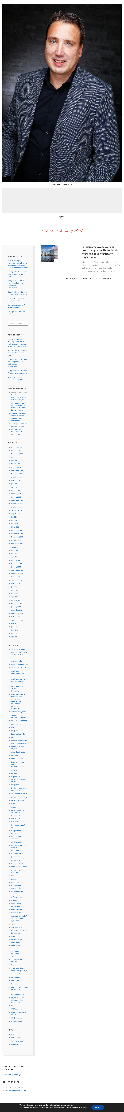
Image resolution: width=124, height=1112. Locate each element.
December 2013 (17, 570)
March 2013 (15, 600)
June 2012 (14, 630)
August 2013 (15, 583)
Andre (13, 658)
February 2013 (16, 603)
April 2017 (14, 460)
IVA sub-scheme (17, 853)
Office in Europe (17, 897)
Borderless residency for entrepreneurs (17, 306)
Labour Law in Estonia (19, 863)
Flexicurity (15, 822)
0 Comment (107, 279)
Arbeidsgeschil (16, 661)
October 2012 (16, 617)
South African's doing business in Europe (19, 932)
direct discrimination (18, 752)
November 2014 (17, 537)
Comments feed (17, 1041)
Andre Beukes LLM (91, 279)
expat (13, 807)
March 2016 (15, 490)
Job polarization (17, 857)
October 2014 (16, 540)
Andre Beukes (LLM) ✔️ (11, 1074)
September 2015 (17, 510)
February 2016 (16, 494)
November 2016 (17, 474)
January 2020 (16, 450)
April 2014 (14, 557)
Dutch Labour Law (17, 759)
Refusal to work (17, 909)
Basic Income (16, 724)
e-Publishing (15, 770)
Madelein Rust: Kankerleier (19, 425)
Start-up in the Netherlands (16, 419)
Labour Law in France (19, 867)
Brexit (13, 727)
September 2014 (17, 543)
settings (84, 1107)
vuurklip (14, 424)
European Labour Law (19, 797)
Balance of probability (19, 721)
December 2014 (17, 534)
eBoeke (14, 773)
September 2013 (17, 580)
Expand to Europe (17, 800)
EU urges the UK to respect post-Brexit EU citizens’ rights (17, 274)
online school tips (17, 403)
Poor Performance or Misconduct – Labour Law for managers (19, 397)
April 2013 (14, 597)
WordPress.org (16, 1044)
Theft (13, 965)
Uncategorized (16, 980)
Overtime (14, 900)
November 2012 (17, 613)
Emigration (15, 785)
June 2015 (14, 520)
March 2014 (15, 560)
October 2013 (16, 577)
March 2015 (15, 527)
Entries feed (15, 1038)
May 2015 (14, 524)
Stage (13, 936)
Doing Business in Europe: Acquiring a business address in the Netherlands (17, 284)
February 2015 (16, 530)
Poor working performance (16, 905)
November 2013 (17, 573)
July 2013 (14, 587)
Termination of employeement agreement (16, 953)
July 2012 (14, 627)
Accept (97, 1107)
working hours (16, 1021)
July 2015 (14, 517)
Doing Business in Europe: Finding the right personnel (17, 293)
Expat (13, 804)
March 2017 (15, 464)
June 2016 (14, 484)
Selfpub (14, 924)
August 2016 (15, 480)
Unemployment (17, 984)
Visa (12, 1006)
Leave (13, 876)
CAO (12, 737)
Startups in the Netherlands (16, 941)
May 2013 (14, 593)
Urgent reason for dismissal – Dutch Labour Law (17, 999)
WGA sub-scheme (17, 1009)
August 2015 (15, 514)
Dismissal (14, 755)
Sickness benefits (17, 927)
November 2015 (17, 504)
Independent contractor (16, 837)
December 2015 (17, 500)
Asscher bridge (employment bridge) (18, 716)
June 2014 (14, 550)
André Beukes (16, 429)
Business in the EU (18, 734)
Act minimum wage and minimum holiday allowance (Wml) (19, 652)
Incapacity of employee (16, 832)
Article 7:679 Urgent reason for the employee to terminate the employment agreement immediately (18, 701)
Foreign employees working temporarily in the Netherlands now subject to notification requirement (17, 264)
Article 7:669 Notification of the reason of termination (19, 673)
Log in (13, 1034)
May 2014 (14, 553)
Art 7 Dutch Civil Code (19, 668)
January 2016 (16, 497)
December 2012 (17, 610)
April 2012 (14, 637)
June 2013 (14, 590)
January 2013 (16, 607)
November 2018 (17, 454)
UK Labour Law (16, 977)
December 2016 (17, 470)
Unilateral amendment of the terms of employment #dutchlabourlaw (19, 990)
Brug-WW (14, 731)
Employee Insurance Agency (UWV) (18, 789)
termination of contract (16, 946)
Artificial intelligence (18, 712)
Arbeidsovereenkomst (19, 664)
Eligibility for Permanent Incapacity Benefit (19, 779)
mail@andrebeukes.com (17, 1090)
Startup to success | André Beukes (18, 414)
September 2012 (17, 620)
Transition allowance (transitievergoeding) (19, 969)
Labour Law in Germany (16, 871)
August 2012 (15, 623)
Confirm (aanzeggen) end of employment (19, 742)
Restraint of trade (17, 913)
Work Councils (16, 1018)
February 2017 (16, 467)
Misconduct (15, 882)
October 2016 (16, 477)
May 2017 (14, 457)
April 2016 (14, 487)
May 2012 (14, 633)
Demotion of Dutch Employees (18, 747)
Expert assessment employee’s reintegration (18, 812)
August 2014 (15, 547)
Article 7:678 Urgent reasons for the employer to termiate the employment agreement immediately (19, 685)
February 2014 (16, 563)
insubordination (17, 842)
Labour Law (15, 860)
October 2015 (16, 507)
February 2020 (16, 447)
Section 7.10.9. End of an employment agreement (19, 918)
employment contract (19, 794)
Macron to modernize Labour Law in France (16, 299)
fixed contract (16, 818)
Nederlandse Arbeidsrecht (16, 887)
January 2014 (16, 567)
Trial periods (15, 974)
